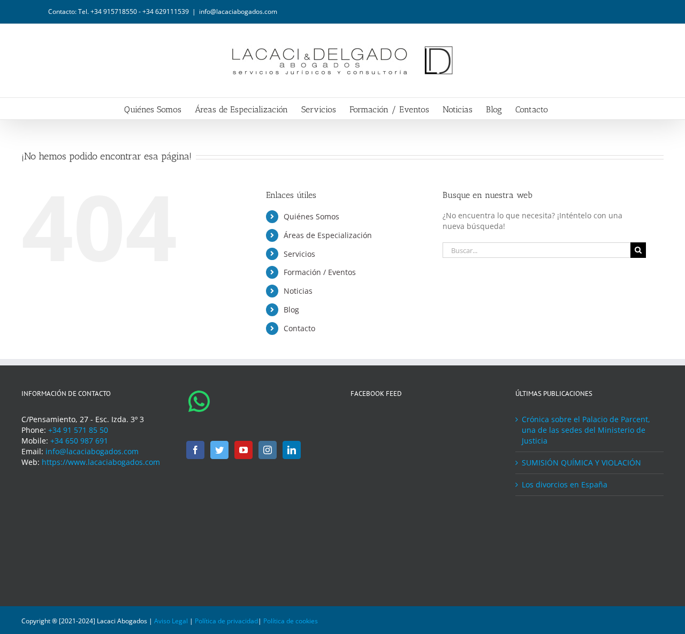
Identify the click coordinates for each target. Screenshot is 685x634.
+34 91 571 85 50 (78, 430)
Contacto (299, 328)
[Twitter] (219, 450)
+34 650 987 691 (79, 441)
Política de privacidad (226, 620)
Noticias (298, 291)
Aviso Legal (171, 620)
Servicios (299, 254)
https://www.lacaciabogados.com (101, 462)
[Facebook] (195, 450)
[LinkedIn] (292, 450)
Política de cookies (290, 620)
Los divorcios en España (564, 484)
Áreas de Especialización (328, 235)
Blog (291, 309)
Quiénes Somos (311, 216)
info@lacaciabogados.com (238, 11)
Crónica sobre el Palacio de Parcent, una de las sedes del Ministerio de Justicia (586, 430)
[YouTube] (243, 450)
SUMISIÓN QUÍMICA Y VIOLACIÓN (581, 462)
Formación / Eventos (320, 272)
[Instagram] (267, 450)
